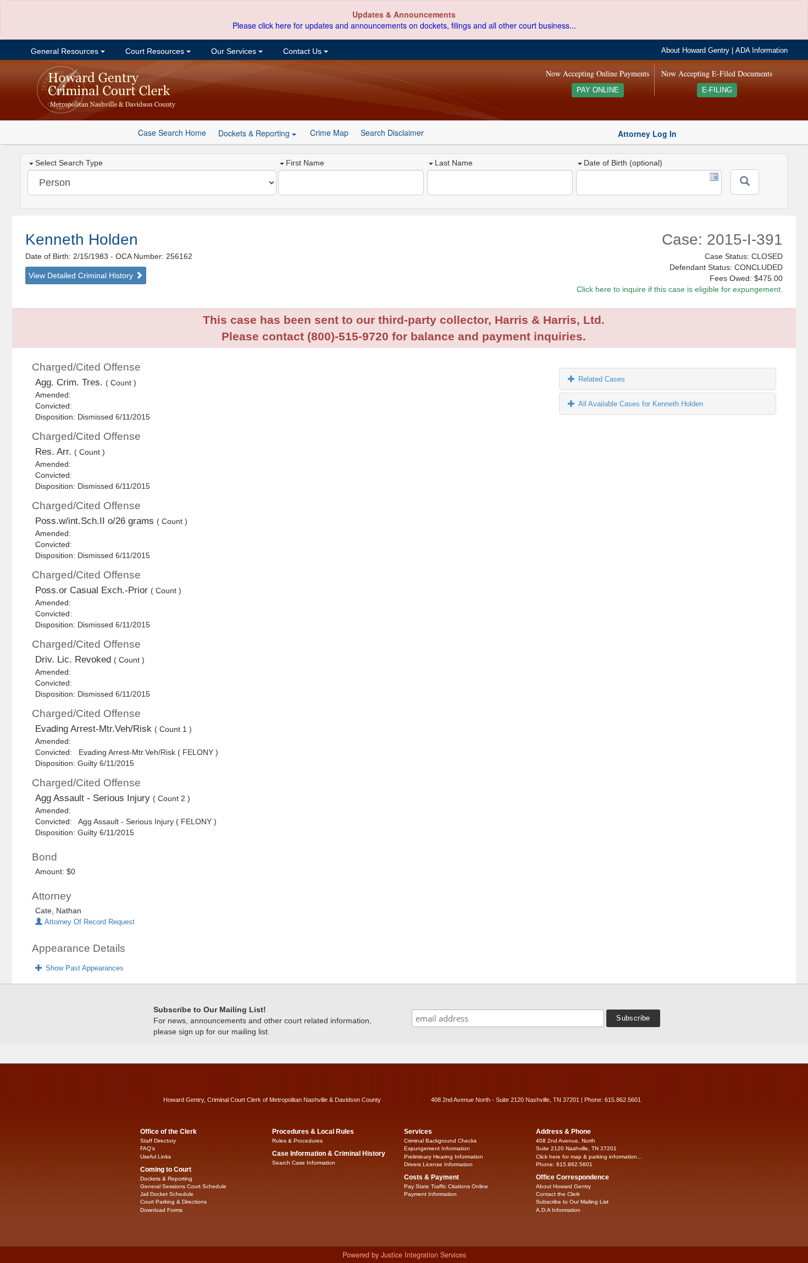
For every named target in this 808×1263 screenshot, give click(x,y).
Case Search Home (172, 132)
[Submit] (744, 182)
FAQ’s (147, 1148)
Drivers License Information (438, 1164)
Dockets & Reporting (166, 1179)
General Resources (65, 51)
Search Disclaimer (392, 132)
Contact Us (302, 51)
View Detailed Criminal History (82, 275)
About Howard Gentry (695, 50)
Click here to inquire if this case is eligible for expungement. (680, 289)
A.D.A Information (558, 1210)
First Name (305, 162)
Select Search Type (69, 162)
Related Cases (601, 379)
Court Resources (154, 51)
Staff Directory (158, 1141)
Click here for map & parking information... (589, 1157)
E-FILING (717, 90)
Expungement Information (437, 1148)
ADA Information (761, 50)
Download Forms (161, 1210)
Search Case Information (303, 1163)
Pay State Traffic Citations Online (446, 1186)
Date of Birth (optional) (623, 162)
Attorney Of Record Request (88, 922)
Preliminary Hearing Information (443, 1157)
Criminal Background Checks (440, 1141)
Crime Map (329, 132)
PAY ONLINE (598, 90)
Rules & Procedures (297, 1141)
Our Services (233, 51)
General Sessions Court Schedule (183, 1186)
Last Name (454, 162)
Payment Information (430, 1194)
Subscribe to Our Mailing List (572, 1202)
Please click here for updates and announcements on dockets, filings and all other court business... (404, 25)
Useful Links (155, 1157)
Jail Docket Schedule (166, 1194)
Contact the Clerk (558, 1194)
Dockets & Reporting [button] (255, 133)
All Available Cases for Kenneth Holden (640, 404)
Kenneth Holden (81, 239)
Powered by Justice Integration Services (404, 1255)
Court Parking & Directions (173, 1202)
